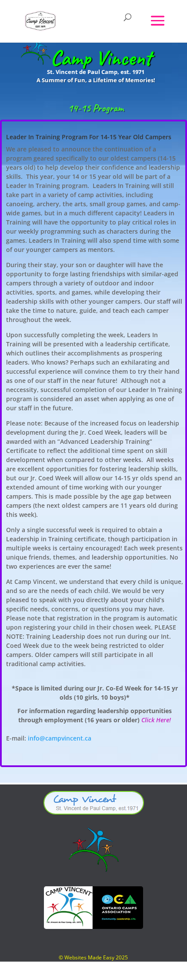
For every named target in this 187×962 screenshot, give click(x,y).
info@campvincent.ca (59, 738)
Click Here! (156, 720)
